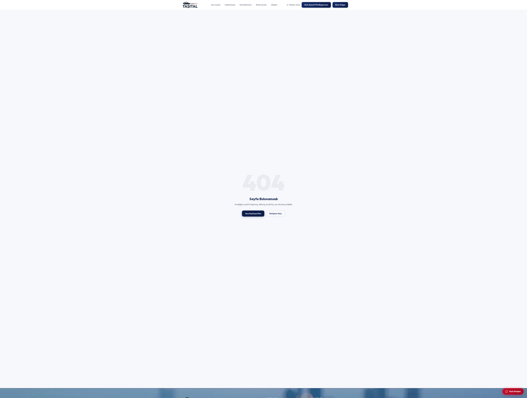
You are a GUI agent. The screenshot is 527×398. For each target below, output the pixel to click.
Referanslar (261, 5)
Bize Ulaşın (340, 5)
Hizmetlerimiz (246, 5)
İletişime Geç (275, 213)
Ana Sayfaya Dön (253, 213)
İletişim (274, 5)
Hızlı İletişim (515, 391)
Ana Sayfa (215, 5)
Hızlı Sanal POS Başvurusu (316, 5)
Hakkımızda (230, 5)
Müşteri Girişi (294, 5)
